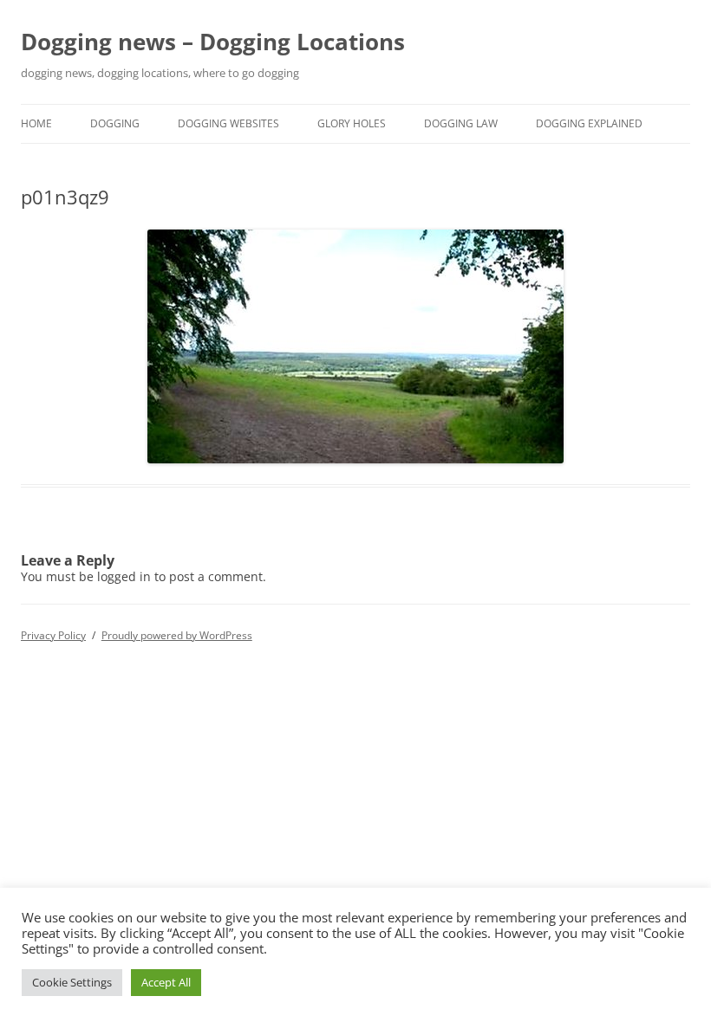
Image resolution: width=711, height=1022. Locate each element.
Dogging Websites (228, 123)
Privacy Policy (53, 635)
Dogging (115, 123)
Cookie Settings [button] (72, 982)
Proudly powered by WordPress (176, 635)
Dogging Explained (589, 123)
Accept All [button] (166, 982)
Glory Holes (351, 123)
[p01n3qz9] (355, 346)
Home (36, 123)
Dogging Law (461, 123)
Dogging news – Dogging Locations (213, 41)
